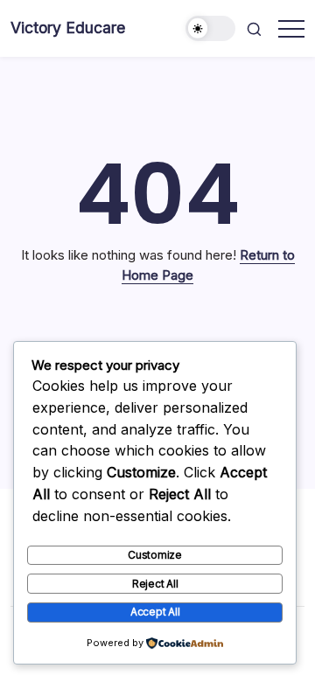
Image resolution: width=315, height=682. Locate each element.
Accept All (155, 611)
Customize (155, 554)
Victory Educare (67, 27)
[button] (211, 28)
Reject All (155, 583)
